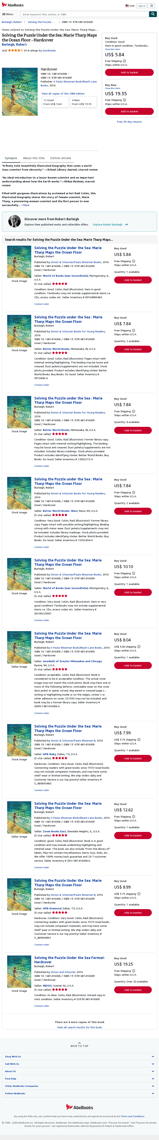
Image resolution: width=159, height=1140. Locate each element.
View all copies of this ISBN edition (63, 93)
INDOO (47, 985)
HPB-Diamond (52, 908)
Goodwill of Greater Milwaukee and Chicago (72, 661)
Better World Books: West (60, 510)
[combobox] (84, 14)
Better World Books (56, 348)
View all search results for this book (79, 1027)
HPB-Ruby (49, 754)
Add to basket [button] (129, 72)
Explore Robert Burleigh (107, 224)
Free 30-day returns (129, 121)
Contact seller (41, 303)
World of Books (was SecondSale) (65, 275)
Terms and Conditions (132, 1116)
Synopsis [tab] (11, 158)
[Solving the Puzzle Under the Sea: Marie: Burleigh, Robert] (19, 277)
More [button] (26, 205)
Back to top (79, 1045)
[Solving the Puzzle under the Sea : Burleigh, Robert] (19, 346)
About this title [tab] (34, 158)
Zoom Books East (54, 831)
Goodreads (49, 50)
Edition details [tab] (60, 158)
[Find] (153, 14)
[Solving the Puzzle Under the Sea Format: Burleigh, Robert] (19, 986)
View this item (112, 49)
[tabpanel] (50, 185)
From (52, 102)
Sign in (141, 5)
